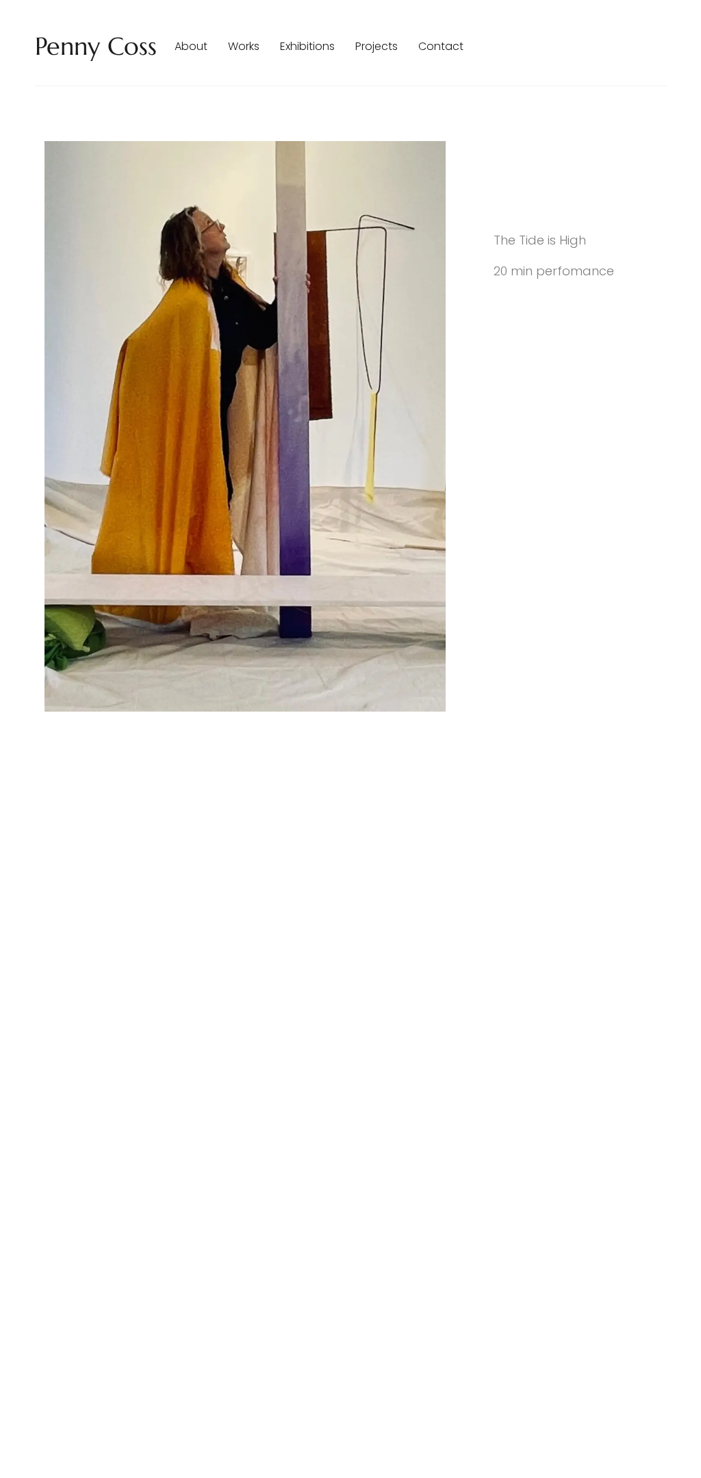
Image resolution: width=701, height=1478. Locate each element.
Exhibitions (307, 46)
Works (243, 46)
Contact (440, 46)
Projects (376, 46)
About (191, 46)
